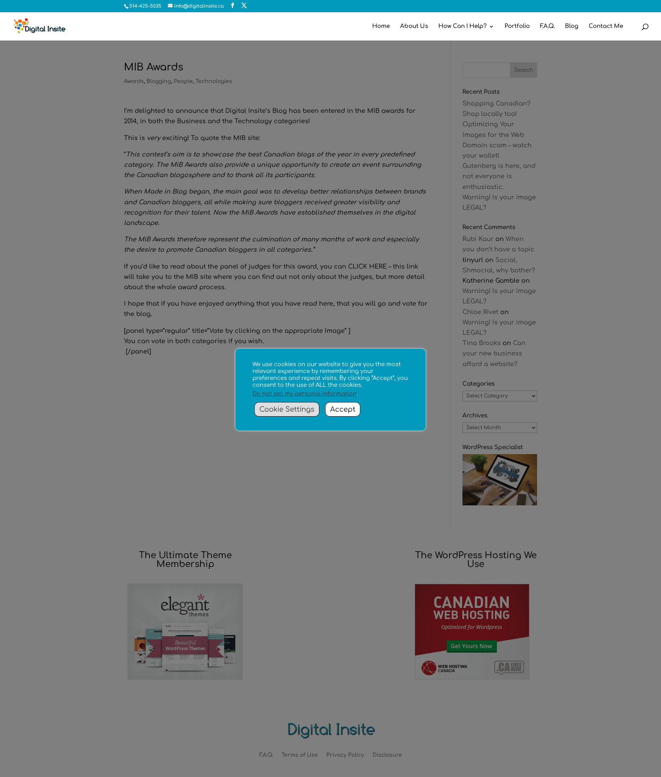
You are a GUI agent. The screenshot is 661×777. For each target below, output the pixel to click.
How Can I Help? (462, 26)
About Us (414, 26)
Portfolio (517, 26)
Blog (571, 26)
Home (381, 26)
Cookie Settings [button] (286, 409)
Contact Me (606, 26)
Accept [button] (342, 409)
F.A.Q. (547, 26)
